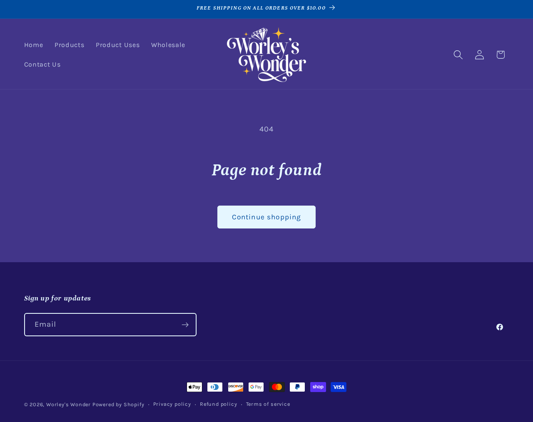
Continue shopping (266, 217)
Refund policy (218, 404)
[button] (458, 54)
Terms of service (268, 404)
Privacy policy (172, 404)
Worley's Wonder (68, 404)
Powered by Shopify (118, 404)
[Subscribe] (185, 324)
